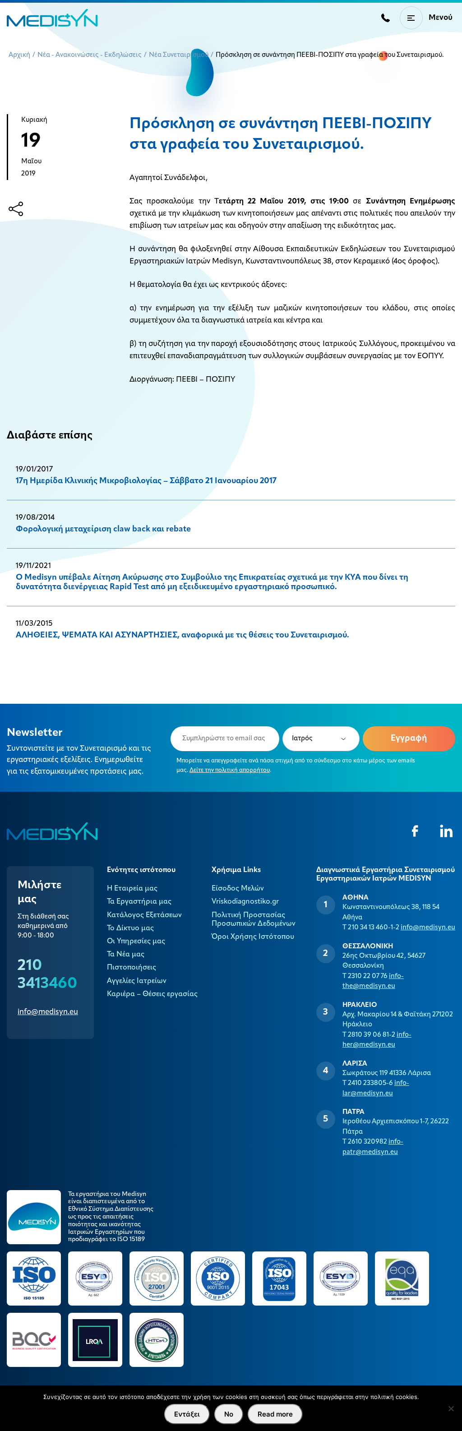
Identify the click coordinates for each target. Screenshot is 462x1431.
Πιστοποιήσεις (131, 967)
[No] (450, 1408)
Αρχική (19, 55)
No (228, 1414)
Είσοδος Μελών (238, 888)
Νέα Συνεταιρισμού (178, 55)
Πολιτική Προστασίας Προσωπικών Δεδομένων (254, 920)
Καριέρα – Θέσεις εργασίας (152, 994)
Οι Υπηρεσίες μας (136, 941)
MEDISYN (52, 18)
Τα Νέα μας (125, 954)
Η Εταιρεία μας (132, 888)
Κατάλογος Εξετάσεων (144, 915)
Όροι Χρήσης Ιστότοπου (253, 937)
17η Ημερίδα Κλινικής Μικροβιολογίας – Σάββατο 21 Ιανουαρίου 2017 (146, 481)
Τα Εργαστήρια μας (139, 901)
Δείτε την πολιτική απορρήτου (229, 770)
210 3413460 (47, 975)
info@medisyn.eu (48, 1012)
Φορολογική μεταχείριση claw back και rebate (103, 530)
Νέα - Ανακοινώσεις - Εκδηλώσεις (89, 55)
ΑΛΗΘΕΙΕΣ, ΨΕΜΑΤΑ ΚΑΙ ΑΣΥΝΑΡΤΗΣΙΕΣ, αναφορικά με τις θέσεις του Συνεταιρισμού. (182, 636)
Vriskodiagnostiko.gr (245, 901)
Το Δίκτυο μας (130, 928)
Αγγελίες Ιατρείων (136, 981)
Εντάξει (187, 1414)
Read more (275, 1414)
